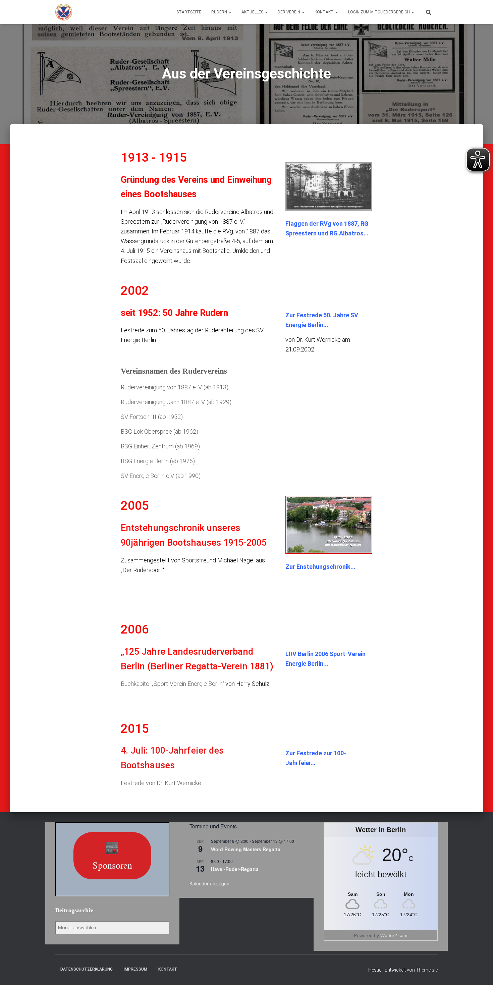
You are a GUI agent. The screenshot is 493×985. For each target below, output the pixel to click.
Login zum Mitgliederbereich (379, 12)
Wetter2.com (393, 935)
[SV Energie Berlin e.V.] (63, 12)
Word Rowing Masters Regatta (245, 849)
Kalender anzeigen (209, 883)
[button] (229, 12)
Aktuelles (252, 12)
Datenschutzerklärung (86, 969)
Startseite (188, 12)
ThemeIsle (427, 970)
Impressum (135, 969)
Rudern (219, 12)
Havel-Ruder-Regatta (235, 869)
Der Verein (289, 12)
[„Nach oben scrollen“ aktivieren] (479, 971)
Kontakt (325, 12)
